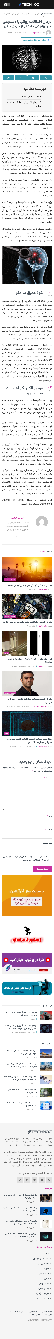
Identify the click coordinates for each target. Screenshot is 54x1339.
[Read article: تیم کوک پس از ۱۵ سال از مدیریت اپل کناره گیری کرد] (46, 1198)
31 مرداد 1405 (31, 1058)
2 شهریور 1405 (31, 589)
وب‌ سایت (47, 843)
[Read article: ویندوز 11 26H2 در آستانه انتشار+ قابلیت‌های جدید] (46, 1105)
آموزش (46, 1268)
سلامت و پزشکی (9, 693)
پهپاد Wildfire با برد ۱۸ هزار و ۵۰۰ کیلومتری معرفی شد (22, 1052)
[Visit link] (27, 895)
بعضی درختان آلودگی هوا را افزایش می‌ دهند (29, 585)
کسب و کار (44, 1283)
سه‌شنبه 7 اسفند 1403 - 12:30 (15, 33)
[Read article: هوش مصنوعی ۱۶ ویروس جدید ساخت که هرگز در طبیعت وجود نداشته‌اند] (46, 1028)
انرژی (6, 653)
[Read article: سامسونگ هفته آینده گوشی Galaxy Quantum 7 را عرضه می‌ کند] (46, 1079)
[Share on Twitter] (21, 77)
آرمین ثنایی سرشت (40, 707)
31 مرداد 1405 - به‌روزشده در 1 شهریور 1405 (23, 666)
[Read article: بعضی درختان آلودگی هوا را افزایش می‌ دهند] (27, 569)
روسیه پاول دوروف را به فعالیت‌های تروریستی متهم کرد (22, 1014)
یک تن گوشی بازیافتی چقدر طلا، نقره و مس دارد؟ (27, 622)
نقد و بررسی (43, 1263)
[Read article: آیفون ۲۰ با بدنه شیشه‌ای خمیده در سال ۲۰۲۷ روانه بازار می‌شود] (46, 1224)
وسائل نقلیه (43, 1288)
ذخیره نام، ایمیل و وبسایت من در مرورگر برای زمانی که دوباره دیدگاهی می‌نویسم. (26, 858)
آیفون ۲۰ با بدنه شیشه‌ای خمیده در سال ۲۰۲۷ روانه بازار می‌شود (22, 1222)
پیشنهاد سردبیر (9, 579)
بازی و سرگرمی (42, 1293)
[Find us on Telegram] (34, 1180)
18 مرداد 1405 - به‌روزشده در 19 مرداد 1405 (23, 1032)
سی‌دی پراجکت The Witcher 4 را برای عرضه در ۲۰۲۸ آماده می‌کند (21, 1235)
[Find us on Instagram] (27, 1180)
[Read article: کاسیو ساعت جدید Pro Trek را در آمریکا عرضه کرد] (46, 1092)
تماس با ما (36, 1314)
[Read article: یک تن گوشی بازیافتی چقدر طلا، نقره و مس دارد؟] (27, 606)
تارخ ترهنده (43, 666)
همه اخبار (33, 1311)
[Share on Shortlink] (46, 77)
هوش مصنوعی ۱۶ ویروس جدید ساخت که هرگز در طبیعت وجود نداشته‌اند (20, 1027)
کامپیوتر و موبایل (41, 1258)
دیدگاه (48, 777)
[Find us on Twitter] (49, 1180)
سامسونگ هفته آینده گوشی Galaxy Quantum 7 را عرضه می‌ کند (21, 1078)
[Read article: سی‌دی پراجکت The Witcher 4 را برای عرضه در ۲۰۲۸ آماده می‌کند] (46, 1236)
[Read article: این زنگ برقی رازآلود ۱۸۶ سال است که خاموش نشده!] (27, 643)
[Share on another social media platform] (8, 77)
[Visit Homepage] (29, 4)
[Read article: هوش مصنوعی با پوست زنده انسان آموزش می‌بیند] (27, 683)
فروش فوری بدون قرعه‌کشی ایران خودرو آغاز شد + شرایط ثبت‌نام (22, 1065)
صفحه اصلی (47, 1311)
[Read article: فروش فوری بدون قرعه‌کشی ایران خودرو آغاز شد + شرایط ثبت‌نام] (46, 1066)
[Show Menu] (48, 4)
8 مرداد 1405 (31, 1019)
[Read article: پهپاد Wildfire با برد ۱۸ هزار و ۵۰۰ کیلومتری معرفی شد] (46, 1053)
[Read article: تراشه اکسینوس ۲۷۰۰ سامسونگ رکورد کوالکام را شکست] (46, 1211)
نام (49, 816)
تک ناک (49, 13)
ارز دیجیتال (44, 1273)
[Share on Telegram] (33, 77)
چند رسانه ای (43, 1298)
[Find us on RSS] (20, 1180)
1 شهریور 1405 (31, 1070)
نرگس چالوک (43, 589)
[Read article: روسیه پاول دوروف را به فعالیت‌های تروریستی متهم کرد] (46, 1015)
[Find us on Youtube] (42, 1180)
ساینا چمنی (35, 33)
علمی (43, 13)
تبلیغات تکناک (18, 1311)
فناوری (46, 1253)
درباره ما (48, 1314)
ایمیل (48, 829)
